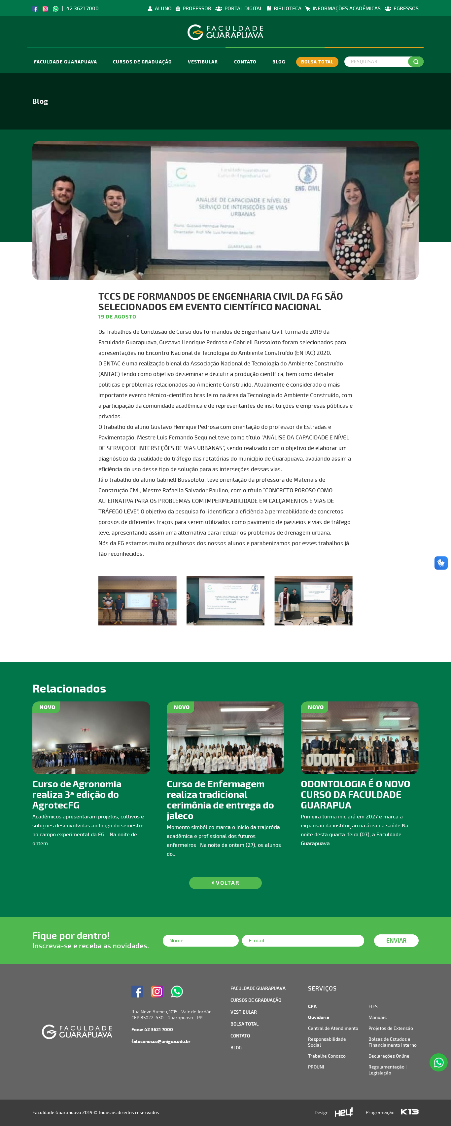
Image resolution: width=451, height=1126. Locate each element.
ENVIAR (396, 940)
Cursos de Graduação (142, 62)
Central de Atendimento (333, 1028)
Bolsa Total (317, 62)
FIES (373, 1006)
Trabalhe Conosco (327, 1056)
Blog (278, 62)
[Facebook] (35, 8)
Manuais (377, 1017)
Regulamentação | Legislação (387, 1070)
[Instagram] (45, 8)
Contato (245, 62)
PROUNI (316, 1067)
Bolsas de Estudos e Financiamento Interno (392, 1042)
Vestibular (203, 62)
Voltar (227, 883)
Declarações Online (388, 1056)
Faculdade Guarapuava (65, 62)
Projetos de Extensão (390, 1028)
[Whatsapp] (55, 8)
